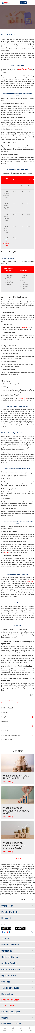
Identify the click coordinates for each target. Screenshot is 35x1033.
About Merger (7, 1005)
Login (24, 2)
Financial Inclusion (10, 1000)
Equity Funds (5, 717)
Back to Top (26, 899)
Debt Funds (4, 721)
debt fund (7, 552)
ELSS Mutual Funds (6, 739)
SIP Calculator (5, 726)
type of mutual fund (24, 69)
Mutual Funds (5, 712)
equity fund (30, 581)
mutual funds (23, 398)
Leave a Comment (10, 701)
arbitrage (24, 327)
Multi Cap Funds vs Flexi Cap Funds (11, 735)
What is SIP (4, 730)
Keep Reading (7, 782)
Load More (18, 858)
